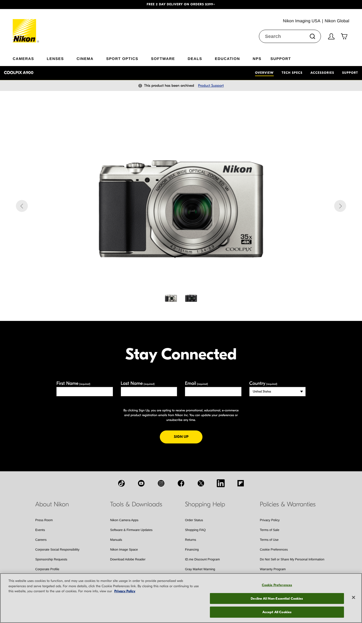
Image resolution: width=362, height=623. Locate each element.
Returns (190, 540)
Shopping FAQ (195, 530)
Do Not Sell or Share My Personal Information (292, 559)
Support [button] (280, 58)
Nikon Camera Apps (124, 520)
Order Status (194, 520)
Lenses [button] (55, 58)
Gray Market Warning (200, 569)
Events (40, 530)
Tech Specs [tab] (292, 73)
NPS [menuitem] (257, 58)
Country (263, 383)
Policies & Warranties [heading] (288, 504)
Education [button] (227, 58)
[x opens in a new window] (201, 483)
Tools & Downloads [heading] (136, 504)
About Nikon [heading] (52, 504)
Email (196, 383)
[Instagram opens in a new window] (161, 483)
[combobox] (290, 36)
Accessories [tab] (322, 73)
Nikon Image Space (124, 549)
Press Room (44, 520)
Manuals (116, 540)
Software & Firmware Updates (131, 530)
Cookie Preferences (274, 549)
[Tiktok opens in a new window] (121, 483)
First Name (73, 383)
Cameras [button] (23, 58)
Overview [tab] (264, 73)
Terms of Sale (269, 530)
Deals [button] (195, 58)
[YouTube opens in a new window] (141, 483)
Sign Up (188, 436)
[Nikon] (26, 25)
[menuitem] (30, 57)
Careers (41, 540)
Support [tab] (350, 73)
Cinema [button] (85, 58)
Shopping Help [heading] (205, 504)
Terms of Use (269, 540)
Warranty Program (273, 569)
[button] (27, 4)
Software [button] (163, 58)
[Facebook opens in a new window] (181, 483)
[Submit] (312, 36)
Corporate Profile (47, 569)
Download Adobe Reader (127, 559)
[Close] (353, 597)
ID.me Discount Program (202, 559)
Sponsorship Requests (51, 559)
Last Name (138, 383)
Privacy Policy (270, 520)
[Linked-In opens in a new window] (221, 483)
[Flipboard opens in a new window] (241, 483)
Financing (192, 549)
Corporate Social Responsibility (57, 549)
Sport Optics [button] (122, 58)
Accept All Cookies (277, 612)
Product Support (211, 85)
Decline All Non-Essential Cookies (277, 598)
